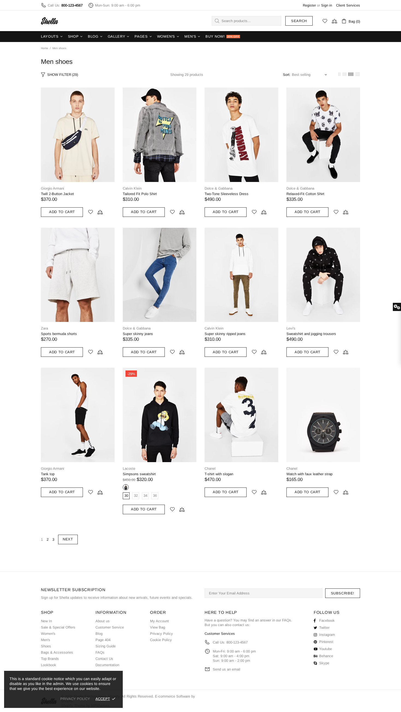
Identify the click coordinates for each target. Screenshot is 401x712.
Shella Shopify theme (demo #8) (49, 21)
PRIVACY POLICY (75, 699)
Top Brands (50, 659)
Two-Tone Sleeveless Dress (227, 194)
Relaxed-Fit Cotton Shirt (305, 194)
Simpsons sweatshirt (139, 474)
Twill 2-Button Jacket (57, 194)
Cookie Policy (161, 640)
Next (68, 539)
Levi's (290, 328)
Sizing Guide (105, 646)
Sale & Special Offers (58, 627)
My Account (159, 621)
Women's (48, 634)
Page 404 (102, 640)
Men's (45, 640)
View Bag (157, 627)
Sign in (326, 5)
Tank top (48, 474)
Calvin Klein (132, 188)
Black (125, 487)
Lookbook (48, 665)
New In (46, 621)
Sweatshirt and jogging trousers (311, 334)
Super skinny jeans (138, 334)
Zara (44, 328)
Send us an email (226, 669)
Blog (99, 634)
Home (44, 48)
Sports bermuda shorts (59, 334)
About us (102, 621)
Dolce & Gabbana (218, 188)
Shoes (46, 646)
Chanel (210, 468)
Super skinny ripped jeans (225, 334)
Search (299, 21)
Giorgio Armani (52, 188)
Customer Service (109, 627)
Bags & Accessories (57, 652)
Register (309, 5)
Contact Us (104, 659)
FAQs (99, 652)
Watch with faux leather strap (309, 474)
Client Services (348, 5)
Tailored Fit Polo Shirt (140, 194)
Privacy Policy (161, 634)
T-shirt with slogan (219, 474)
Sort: (287, 75)
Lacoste (129, 468)
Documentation (107, 665)
